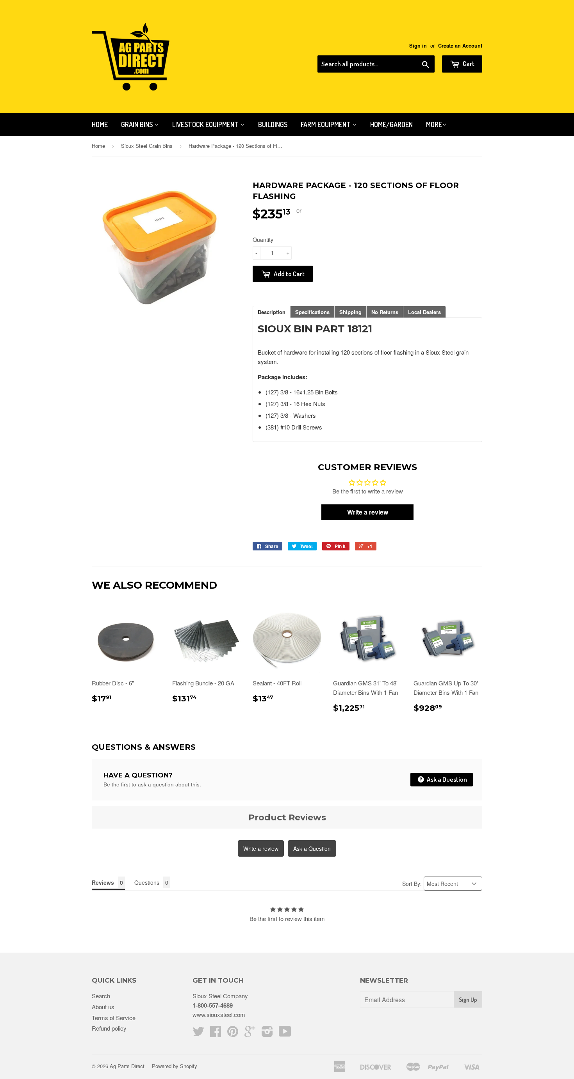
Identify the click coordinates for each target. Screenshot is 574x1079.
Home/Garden (391, 124)
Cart (468, 63)
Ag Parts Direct (127, 1066)
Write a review (260, 848)
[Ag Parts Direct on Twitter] (198, 1033)
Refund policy (109, 1028)
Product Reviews (287, 817)
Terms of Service (113, 1017)
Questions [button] (146, 882)
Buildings (272, 124)
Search (101, 996)
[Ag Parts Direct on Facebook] (215, 1033)
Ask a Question (446, 779)
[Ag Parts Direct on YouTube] (285, 1033)
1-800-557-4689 (213, 1005)
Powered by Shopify (174, 1066)
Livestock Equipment (206, 124)
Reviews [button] (103, 882)
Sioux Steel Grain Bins (147, 145)
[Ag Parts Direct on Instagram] (267, 1033)
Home (100, 124)
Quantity (263, 239)
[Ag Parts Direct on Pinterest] (233, 1033)
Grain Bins (137, 124)
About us (103, 1007)
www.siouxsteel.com (219, 1014)
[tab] (272, 312)
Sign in (418, 45)
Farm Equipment (326, 124)
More (434, 124)
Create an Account (460, 45)
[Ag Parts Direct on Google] (250, 1033)
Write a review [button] (367, 512)
